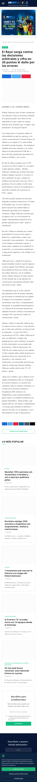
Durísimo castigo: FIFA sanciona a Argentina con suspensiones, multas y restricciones (17, 525)
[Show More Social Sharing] (33, 76)
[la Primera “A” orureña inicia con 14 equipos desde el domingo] (18, 604)
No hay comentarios (18, 70)
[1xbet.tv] (18, 3)
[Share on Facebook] (6, 76)
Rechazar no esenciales (18, 774)
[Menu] (3, 3)
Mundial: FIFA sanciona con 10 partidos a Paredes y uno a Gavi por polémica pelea (18, 476)
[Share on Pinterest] (26, 76)
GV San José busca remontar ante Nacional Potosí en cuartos (17, 671)
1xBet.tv (4, 42)
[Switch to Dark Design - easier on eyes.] (31, 3)
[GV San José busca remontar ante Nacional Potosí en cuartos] (18, 650)
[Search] (34, 3)
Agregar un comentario (18, 431)
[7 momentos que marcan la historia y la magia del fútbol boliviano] (18, 555)
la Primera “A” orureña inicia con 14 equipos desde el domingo (18, 622)
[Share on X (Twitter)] (16, 76)
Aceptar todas (18, 769)
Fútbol (9, 42)
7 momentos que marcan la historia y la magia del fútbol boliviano (18, 573)
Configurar (18, 778)
